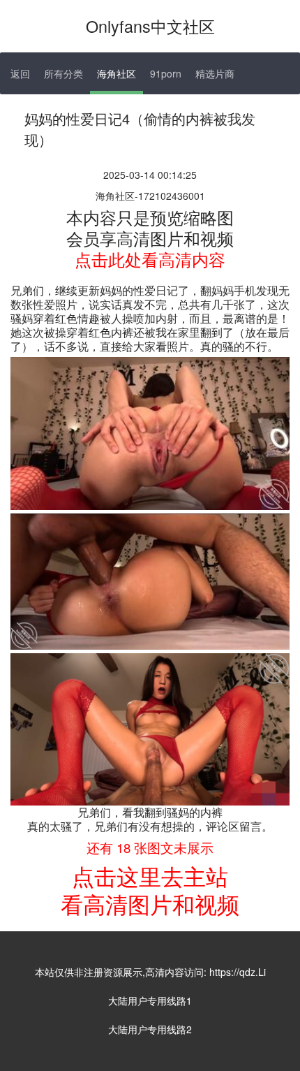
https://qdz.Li (237, 972)
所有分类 (63, 73)
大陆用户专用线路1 (150, 1000)
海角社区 (116, 73)
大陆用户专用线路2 (150, 1029)
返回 (20, 73)
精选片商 (214, 73)
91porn (165, 73)
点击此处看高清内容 (150, 259)
